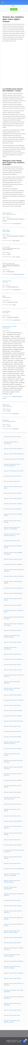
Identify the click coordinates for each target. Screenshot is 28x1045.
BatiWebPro (16, 1043)
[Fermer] (25, 1029)
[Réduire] (22, 1029)
